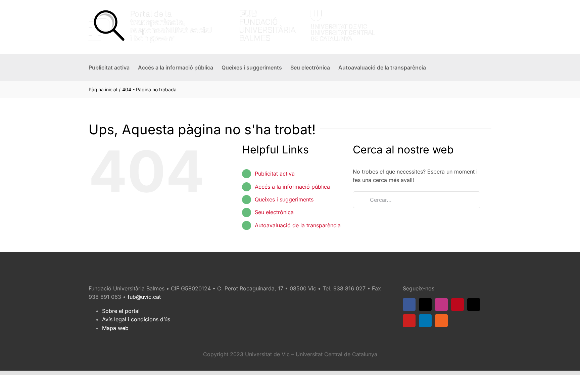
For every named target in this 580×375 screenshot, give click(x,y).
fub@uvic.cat (144, 296)
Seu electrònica (274, 212)
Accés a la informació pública (292, 186)
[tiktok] (473, 304)
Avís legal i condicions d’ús (136, 319)
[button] (436, 67)
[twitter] (425, 304)
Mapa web (115, 328)
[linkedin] (425, 320)
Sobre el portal (121, 311)
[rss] (441, 320)
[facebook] (409, 304)
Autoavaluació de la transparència (298, 225)
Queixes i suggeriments (284, 199)
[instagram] (441, 304)
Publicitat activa (275, 173)
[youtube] (409, 320)
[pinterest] (457, 304)
